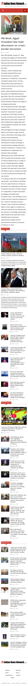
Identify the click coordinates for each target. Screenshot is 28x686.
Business (18, 670)
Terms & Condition (16, 683)
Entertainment (9, 675)
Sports (17, 672)
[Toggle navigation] (3, 10)
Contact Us (23, 683)
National (7, 670)
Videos (12, 677)
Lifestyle (18, 675)
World (6, 672)
